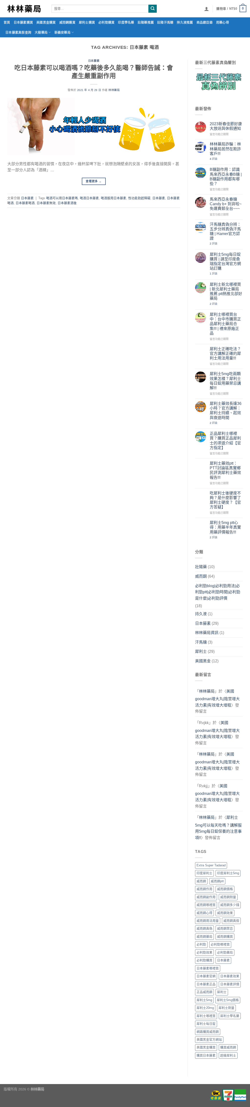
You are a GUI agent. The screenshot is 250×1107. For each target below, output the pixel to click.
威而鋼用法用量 (208, 920)
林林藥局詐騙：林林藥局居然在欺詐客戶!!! (225, 148)
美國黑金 (203, 661)
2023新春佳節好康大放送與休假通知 (226, 126)
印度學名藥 (126, 22)
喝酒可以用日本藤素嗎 (62, 198)
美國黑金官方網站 (209, 1039)
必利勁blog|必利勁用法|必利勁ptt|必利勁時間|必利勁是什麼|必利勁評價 (217, 592)
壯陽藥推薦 (146, 22)
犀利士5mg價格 (228, 1000)
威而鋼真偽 (204, 928)
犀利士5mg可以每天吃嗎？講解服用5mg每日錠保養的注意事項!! (218, 827)
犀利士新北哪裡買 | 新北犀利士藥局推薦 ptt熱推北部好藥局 (226, 291)
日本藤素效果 (229, 976)
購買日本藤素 (206, 1055)
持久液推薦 (185, 22)
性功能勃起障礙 (139, 198)
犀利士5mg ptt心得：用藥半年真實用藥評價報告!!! (225, 527)
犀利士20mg (205, 1008)
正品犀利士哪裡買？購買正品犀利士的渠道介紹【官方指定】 (225, 440)
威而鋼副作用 (206, 897)
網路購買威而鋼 (208, 1032)
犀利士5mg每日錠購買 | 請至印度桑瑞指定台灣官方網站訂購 (225, 261)
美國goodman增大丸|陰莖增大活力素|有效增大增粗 (217, 698)
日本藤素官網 (206, 976)
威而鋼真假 (231, 920)
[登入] (206, 8)
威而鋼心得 (204, 913)
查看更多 (94, 181)
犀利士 (201, 651)
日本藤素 (93, 60)
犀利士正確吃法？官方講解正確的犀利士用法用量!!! (225, 353)
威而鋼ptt (217, 881)
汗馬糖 (201, 642)
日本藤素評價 (229, 984)
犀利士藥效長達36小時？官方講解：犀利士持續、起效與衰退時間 (225, 410)
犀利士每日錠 (206, 1023)
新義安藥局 (62, 32)
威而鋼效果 (225, 913)
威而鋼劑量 (228, 897)
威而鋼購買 (67, 22)
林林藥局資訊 (207, 633)
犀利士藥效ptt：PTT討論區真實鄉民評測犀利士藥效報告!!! (225, 470)
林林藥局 (114, 90)
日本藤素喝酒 (25, 203)
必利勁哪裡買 (220, 944)
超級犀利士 (228, 1055)
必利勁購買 (106, 22)
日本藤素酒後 (67, 203)
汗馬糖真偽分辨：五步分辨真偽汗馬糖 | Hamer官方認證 (225, 231)
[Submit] (152, 9)
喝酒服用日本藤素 (113, 198)
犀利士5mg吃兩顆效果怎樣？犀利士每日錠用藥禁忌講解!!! (225, 381)
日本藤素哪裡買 (208, 968)
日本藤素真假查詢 (18, 32)
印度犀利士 (204, 873)
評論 (213, 158)
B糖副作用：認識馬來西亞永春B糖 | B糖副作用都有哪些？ (226, 176)
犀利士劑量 (226, 1008)
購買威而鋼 (228, 1047)
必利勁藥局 (225, 952)
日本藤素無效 (46, 203)
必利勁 (201, 944)
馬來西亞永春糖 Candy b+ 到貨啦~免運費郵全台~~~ (225, 204)
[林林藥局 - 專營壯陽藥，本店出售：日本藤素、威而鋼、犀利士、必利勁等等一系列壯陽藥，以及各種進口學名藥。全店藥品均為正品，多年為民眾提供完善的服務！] (24, 8)
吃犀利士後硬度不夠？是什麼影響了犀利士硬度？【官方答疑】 (225, 500)
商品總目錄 (205, 22)
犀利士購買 (87, 22)
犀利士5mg (204, 1000)
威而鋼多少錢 (229, 905)
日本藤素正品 (206, 984)
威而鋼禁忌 (225, 928)
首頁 (7, 22)
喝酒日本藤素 (89, 198)
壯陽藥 (201, 567)
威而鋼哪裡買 (206, 905)
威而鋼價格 (225, 889)
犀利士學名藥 (229, 1016)
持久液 (201, 614)
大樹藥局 (41, 32)
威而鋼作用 (204, 889)
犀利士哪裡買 (206, 1016)
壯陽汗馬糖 (165, 22)
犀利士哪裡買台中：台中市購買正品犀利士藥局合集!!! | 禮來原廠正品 (225, 323)
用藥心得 (222, 22)
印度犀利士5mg (228, 873)
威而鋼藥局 (204, 936)
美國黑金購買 (46, 22)
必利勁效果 (204, 952)
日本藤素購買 (23, 22)
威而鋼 (201, 576)
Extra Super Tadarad (211, 865)
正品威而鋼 (204, 992)
